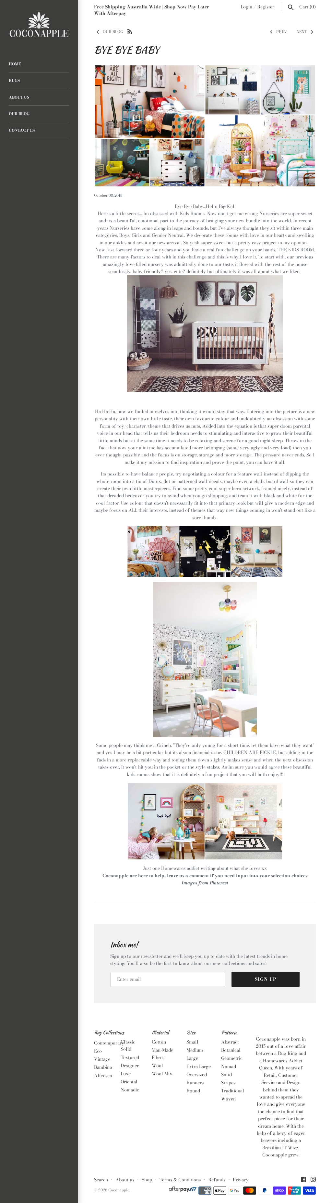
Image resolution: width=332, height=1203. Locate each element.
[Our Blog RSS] (129, 31)
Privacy (241, 1179)
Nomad (228, 1066)
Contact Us (22, 130)
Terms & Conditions (180, 1179)
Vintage (102, 1059)
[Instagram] (313, 1180)
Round (193, 1090)
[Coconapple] (39, 25)
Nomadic (130, 1089)
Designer (130, 1065)
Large (192, 1058)
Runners (195, 1082)
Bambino (103, 1067)
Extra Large (198, 1066)
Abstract (230, 1041)
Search (101, 1179)
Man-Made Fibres (162, 1053)
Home (15, 64)
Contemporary (109, 1042)
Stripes (228, 1082)
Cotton (159, 1041)
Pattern (228, 1033)
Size (191, 1033)
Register (265, 6)
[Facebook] (303, 1180)
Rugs (14, 80)
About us (124, 1179)
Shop (147, 1179)
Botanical (231, 1050)
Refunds (216, 1179)
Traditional (232, 1090)
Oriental (129, 1081)
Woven (228, 1098)
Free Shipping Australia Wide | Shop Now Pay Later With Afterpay (151, 10)
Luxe (126, 1073)
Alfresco (103, 1075)
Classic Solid (128, 1045)
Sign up (266, 979)
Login (246, 6)
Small (192, 1041)
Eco (98, 1051)
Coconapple (118, 1190)
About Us (19, 97)
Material (160, 1033)
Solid (226, 1074)
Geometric (232, 1058)
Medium (194, 1050)
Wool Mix (162, 1073)
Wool (157, 1065)
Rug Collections (109, 1033)
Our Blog (19, 114)
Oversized (196, 1074)
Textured (130, 1057)
